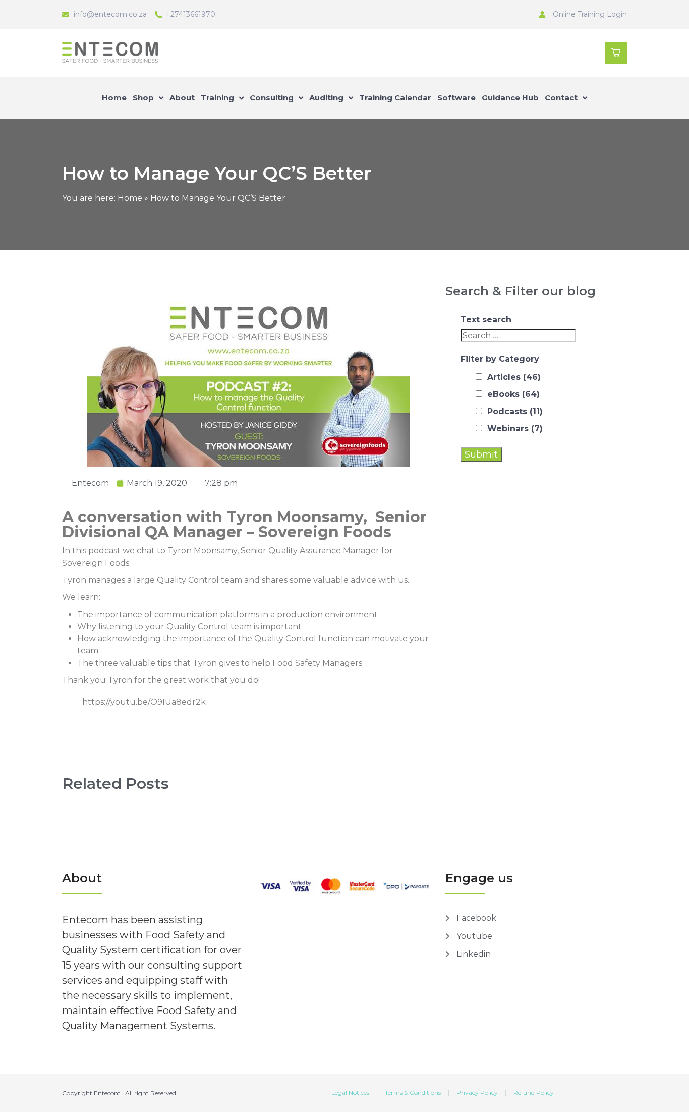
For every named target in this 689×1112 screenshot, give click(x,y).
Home (114, 98)
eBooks (513, 394)
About (182, 98)
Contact (561, 98)
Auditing (326, 98)
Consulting (272, 98)
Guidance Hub (510, 98)
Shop (143, 98)
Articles (514, 377)
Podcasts (515, 411)
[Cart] (616, 53)
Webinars (515, 428)
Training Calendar (395, 98)
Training (217, 98)
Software (456, 98)
